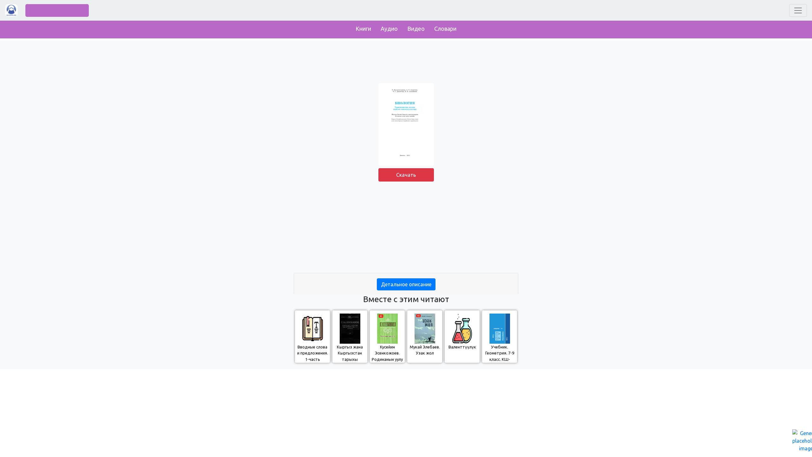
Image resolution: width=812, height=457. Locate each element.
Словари (445, 28)
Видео (416, 28)
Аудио (389, 28)
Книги (363, 28)
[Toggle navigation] (798, 10)
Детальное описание (406, 284)
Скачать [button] (406, 175)
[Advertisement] (406, 228)
